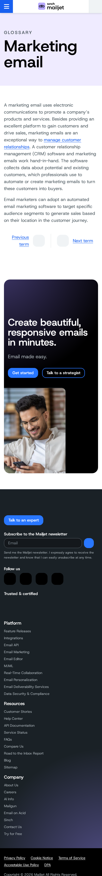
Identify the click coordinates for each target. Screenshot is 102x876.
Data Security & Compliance (27, 693)
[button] (95, 6)
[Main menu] (6, 6)
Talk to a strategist (63, 372)
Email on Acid (15, 813)
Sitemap (10, 767)
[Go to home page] (51, 6)
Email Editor (13, 659)
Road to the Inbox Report (24, 753)
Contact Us (13, 827)
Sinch (8, 820)
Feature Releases (17, 631)
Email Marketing (16, 652)
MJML (8, 666)
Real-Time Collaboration (23, 673)
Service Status (15, 732)
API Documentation (19, 725)
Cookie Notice (42, 858)
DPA (47, 865)
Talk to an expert (23, 520)
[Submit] (89, 543)
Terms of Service (71, 858)
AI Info (9, 799)
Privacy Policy (14, 858)
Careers (10, 792)
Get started (23, 372)
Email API (11, 645)
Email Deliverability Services (26, 686)
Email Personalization (20, 679)
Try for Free (13, 834)
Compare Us (14, 746)
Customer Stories (18, 711)
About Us (11, 785)
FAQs (8, 739)
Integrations (13, 638)
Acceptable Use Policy (21, 865)
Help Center (13, 718)
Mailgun (10, 806)
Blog (7, 760)
